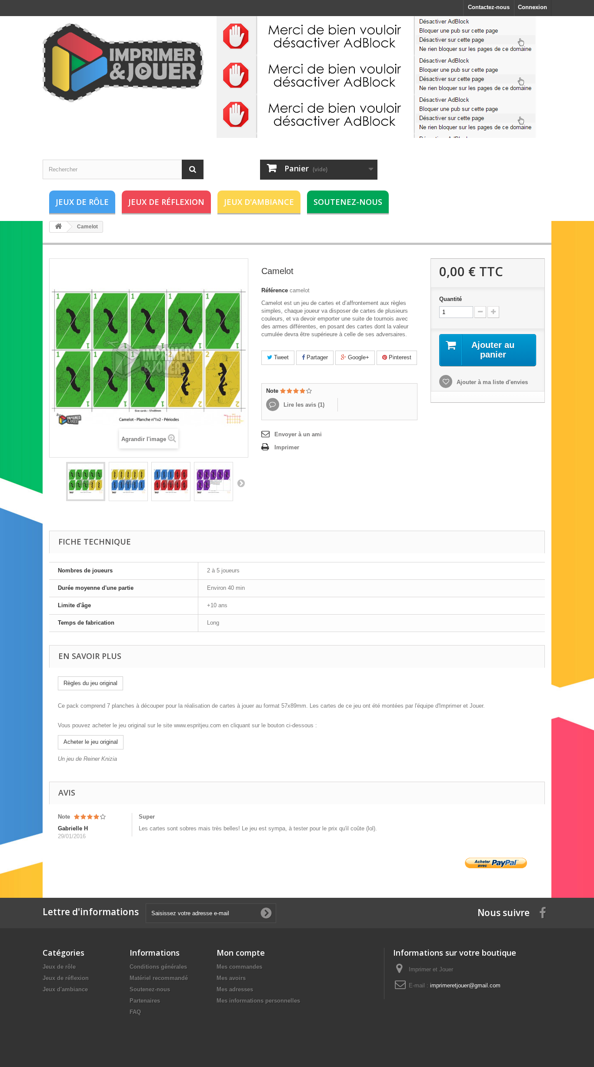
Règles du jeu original (90, 683)
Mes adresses (235, 989)
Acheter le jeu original (90, 742)
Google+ (357, 357)
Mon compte (241, 952)
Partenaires (145, 1000)
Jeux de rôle (82, 202)
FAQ (135, 1012)
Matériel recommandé (159, 978)
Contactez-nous (489, 7)
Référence (274, 290)
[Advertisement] (376, 77)
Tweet (280, 357)
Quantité (450, 299)
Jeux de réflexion (166, 202)
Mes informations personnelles (258, 1000)
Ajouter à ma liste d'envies (491, 382)
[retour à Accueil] (58, 226)
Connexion (532, 7)
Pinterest (399, 357)
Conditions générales (158, 966)
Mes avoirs (231, 978)
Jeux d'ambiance (259, 202)
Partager (316, 357)
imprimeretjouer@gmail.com (465, 985)
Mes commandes (239, 966)
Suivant (241, 482)
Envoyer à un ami (298, 434)
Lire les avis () (303, 404)
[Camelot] (86, 481)
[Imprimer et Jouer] (123, 62)
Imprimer (286, 447)
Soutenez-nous (348, 202)
